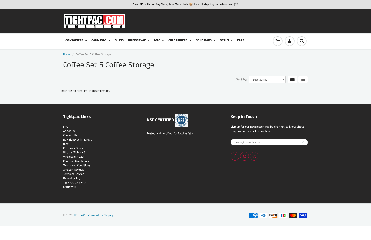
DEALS (224, 40)
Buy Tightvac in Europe (77, 140)
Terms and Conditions (76, 165)
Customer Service (74, 148)
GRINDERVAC (137, 40)
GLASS (119, 40)
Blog (65, 144)
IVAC (157, 40)
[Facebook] (235, 156)
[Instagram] (254, 156)
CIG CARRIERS (177, 40)
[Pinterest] (244, 156)
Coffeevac (69, 187)
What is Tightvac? (74, 152)
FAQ (65, 127)
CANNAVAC (98, 40)
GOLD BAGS (204, 40)
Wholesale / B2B (73, 157)
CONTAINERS (74, 40)
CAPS (240, 40)
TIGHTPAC (79, 215)
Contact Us (70, 135)
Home (66, 54)
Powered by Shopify (100, 215)
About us (69, 131)
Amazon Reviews (73, 170)
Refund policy (71, 178)
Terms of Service (73, 174)
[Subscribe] (302, 142)
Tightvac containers (75, 182)
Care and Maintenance (77, 161)
